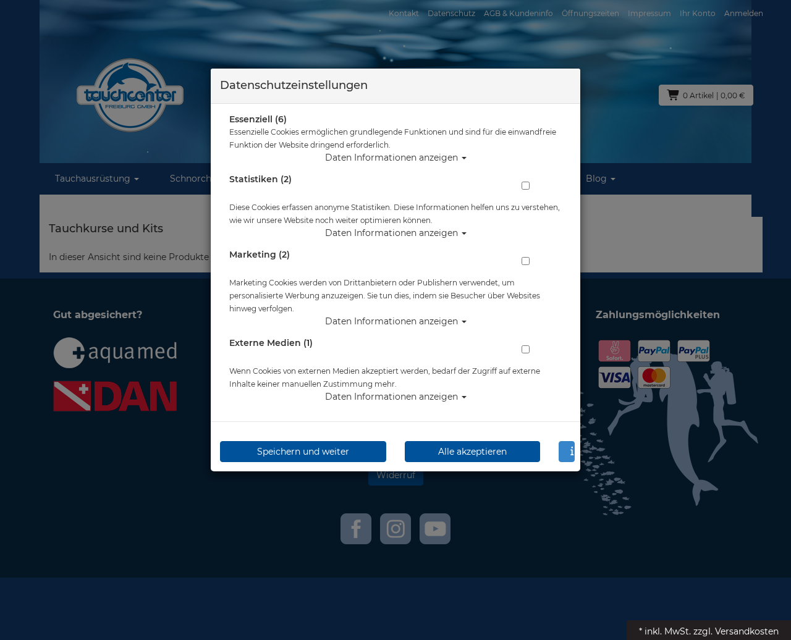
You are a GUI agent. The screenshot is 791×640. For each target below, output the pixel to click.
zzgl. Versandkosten (736, 631)
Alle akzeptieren (472, 451)
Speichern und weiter (303, 451)
